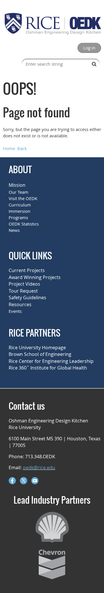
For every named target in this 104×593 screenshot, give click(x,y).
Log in (89, 48)
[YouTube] (34, 480)
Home (9, 148)
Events (15, 311)
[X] (23, 480)
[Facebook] (12, 480)
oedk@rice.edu (39, 467)
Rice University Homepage (37, 347)
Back (22, 148)
